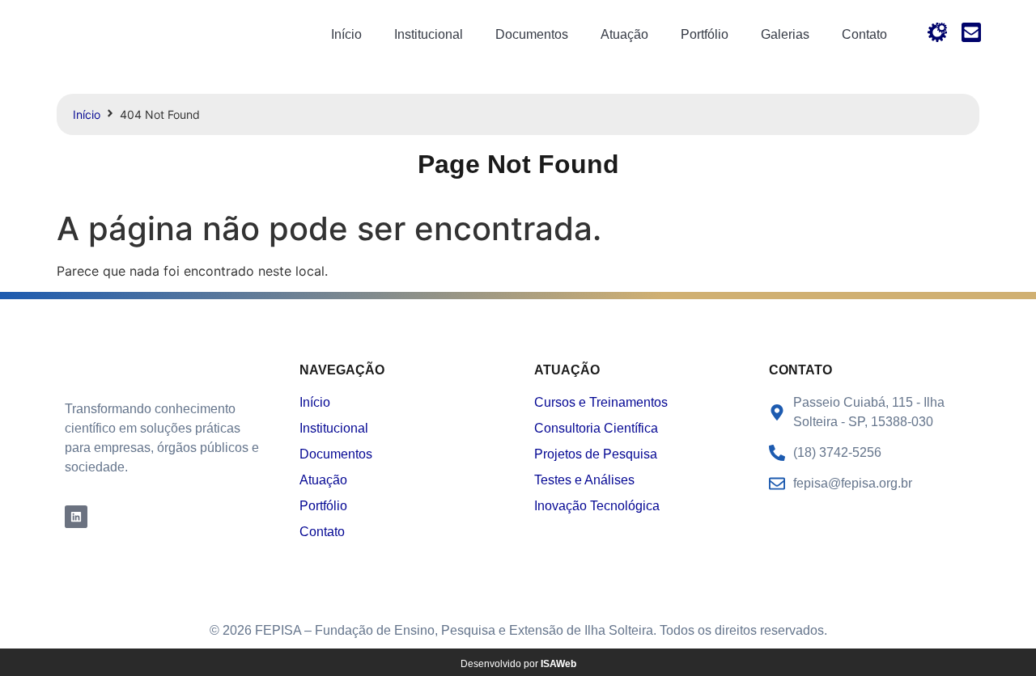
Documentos (531, 34)
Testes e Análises (584, 480)
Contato (864, 34)
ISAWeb (558, 664)
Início (346, 34)
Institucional (428, 34)
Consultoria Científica (596, 428)
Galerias (785, 34)
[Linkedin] (76, 516)
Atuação (624, 34)
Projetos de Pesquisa (595, 454)
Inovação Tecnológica (597, 506)
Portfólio (704, 34)
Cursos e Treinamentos (601, 402)
